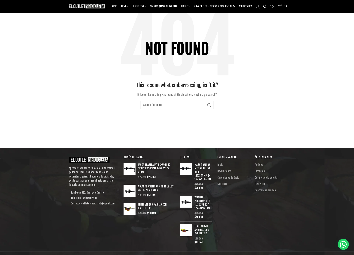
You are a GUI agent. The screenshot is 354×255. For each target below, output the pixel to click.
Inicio (220, 164)
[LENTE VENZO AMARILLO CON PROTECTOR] (130, 209)
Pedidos (259, 164)
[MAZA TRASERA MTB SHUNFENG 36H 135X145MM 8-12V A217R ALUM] (130, 171)
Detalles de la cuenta (266, 177)
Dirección (260, 171)
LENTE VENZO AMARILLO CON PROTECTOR (152, 206)
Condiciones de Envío (228, 177)
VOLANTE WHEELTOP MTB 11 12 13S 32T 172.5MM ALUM (155, 188)
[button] (343, 244)
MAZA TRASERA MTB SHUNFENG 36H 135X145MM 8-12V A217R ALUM (154, 168)
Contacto (222, 183)
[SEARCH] (209, 105)
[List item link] (92, 198)
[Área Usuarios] (257, 6)
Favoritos (260, 183)
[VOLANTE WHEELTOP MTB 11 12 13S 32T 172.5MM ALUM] (130, 191)
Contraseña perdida (265, 190)
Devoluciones (224, 171)
